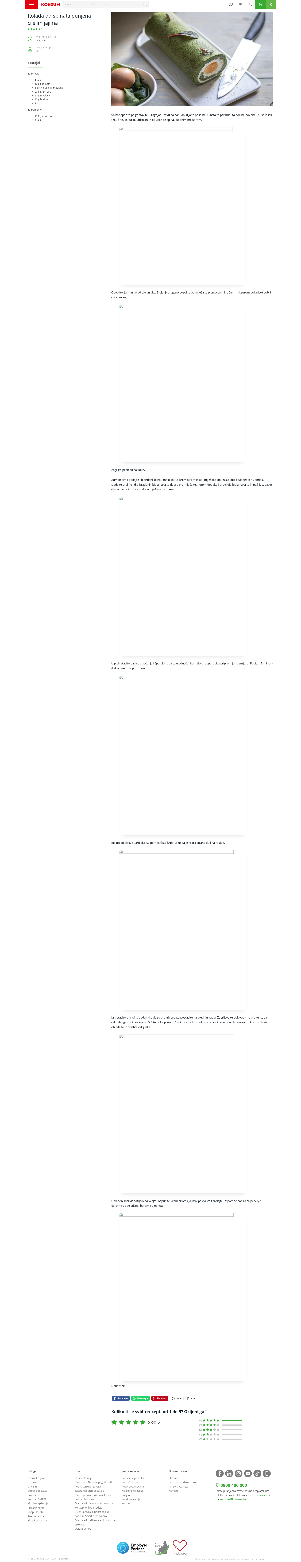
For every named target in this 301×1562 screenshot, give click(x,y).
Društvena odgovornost (183, 1482)
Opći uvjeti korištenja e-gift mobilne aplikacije (95, 1522)
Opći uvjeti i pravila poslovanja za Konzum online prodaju (94, 1505)
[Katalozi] (230, 4)
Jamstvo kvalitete (178, 1486)
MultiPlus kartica (37, 1520)
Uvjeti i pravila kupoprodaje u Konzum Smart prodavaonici (92, 1514)
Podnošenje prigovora (88, 1486)
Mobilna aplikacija (38, 1503)
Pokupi (32, 1495)
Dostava (32, 1482)
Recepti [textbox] (68, 4)
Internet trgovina (37, 1478)
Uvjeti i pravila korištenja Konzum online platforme (94, 1497)
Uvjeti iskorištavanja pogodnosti (93, 1482)
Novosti (173, 1490)
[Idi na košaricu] (260, 4)
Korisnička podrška (133, 1478)
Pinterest (162, 1398)
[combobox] (76, 4)
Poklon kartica (36, 1516)
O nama (173, 1478)
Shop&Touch (35, 1512)
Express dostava (37, 1490)
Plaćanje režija (36, 1507)
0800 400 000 (233, 1485)
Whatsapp (142, 1398)
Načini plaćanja (83, 1478)
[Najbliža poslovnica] (240, 4)
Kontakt (126, 1503)
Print (179, 1398)
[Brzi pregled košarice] (271, 4)
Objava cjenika (83, 1528)
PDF (193, 1398)
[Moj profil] (250, 4)
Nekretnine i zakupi (133, 1490)
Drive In (32, 1486)
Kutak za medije (131, 1499)
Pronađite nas (130, 1482)
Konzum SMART (37, 1499)
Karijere (126, 1495)
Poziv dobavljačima (133, 1486)
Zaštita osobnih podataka (90, 1490)
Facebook (123, 1398)
